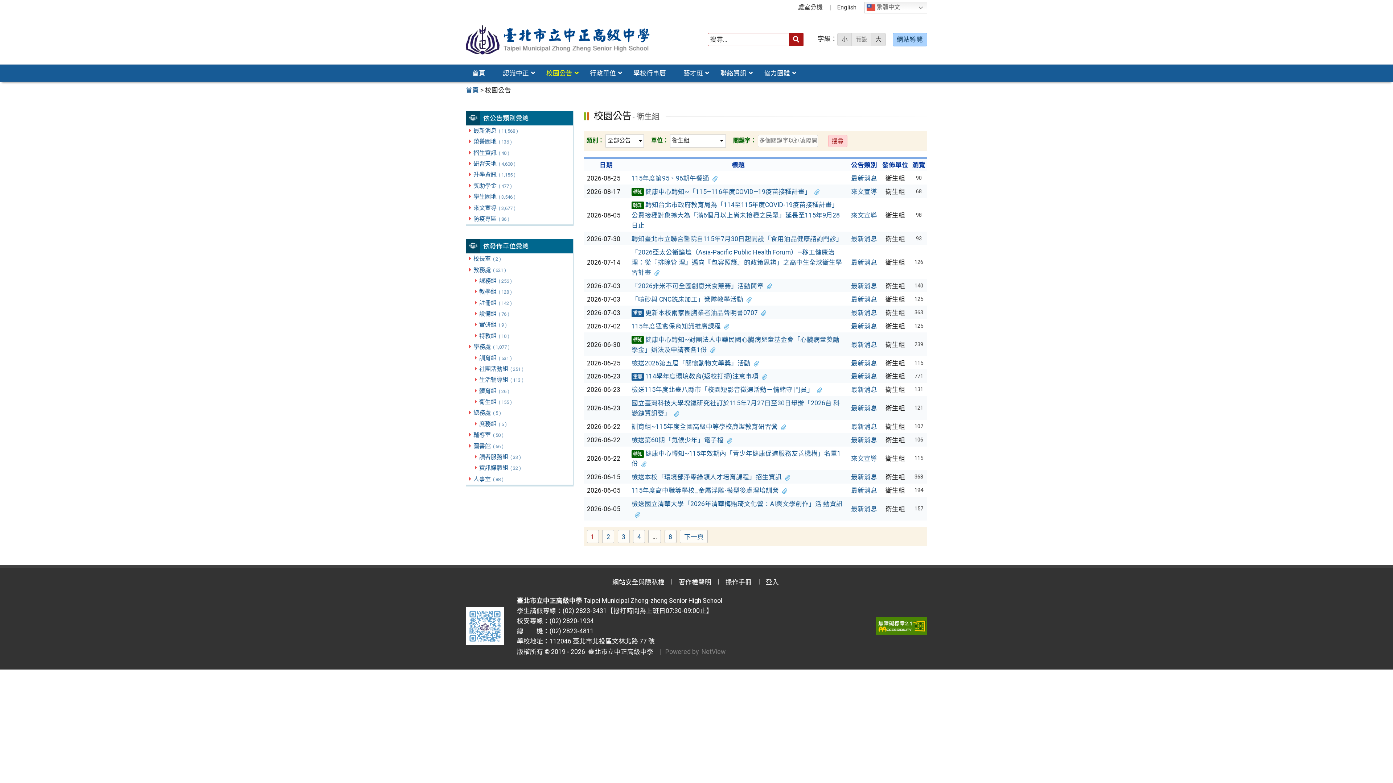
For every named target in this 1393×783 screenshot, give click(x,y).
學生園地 (494, 196)
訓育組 (495, 358)
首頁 (478, 73)
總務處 (487, 412)
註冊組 (495, 302)
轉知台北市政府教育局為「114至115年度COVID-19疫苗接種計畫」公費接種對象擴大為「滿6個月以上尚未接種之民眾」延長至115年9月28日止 (736, 215)
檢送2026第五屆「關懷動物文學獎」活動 (691, 363)
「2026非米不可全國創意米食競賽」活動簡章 (698, 286)
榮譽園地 (492, 141)
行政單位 (603, 73)
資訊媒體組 (500, 467)
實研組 (492, 324)
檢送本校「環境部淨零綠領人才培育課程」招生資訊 (707, 477)
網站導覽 (910, 39)
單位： (660, 140)
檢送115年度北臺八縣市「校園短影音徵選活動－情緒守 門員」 (723, 389)
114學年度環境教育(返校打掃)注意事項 (696, 376)
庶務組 (492, 423)
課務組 (495, 280)
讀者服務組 (500, 456)
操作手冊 (739, 582)
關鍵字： (744, 140)
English (846, 7)
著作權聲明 (695, 582)
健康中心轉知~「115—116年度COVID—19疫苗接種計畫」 (722, 191)
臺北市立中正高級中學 (619, 651)
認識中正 (516, 73)
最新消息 (495, 130)
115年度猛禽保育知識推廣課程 (676, 326)
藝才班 (693, 73)
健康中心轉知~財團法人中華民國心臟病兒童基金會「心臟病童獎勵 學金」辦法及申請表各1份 (735, 344)
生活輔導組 (501, 379)
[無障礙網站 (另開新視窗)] (901, 626)
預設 (861, 39)
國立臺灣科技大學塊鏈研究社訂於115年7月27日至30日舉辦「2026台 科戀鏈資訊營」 (736, 408)
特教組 (494, 335)
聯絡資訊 (733, 73)
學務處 (491, 346)
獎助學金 (492, 185)
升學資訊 (494, 174)
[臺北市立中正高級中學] (558, 39)
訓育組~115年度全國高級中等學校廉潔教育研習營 (705, 426)
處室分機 (810, 7)
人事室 (488, 479)
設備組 (494, 313)
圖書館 (488, 446)
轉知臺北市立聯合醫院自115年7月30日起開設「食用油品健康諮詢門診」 (737, 239)
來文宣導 (494, 207)
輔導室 (488, 434)
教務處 (489, 269)
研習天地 (494, 163)
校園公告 (559, 73)
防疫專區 (491, 218)
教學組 (495, 291)
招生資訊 (491, 152)
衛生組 (495, 401)
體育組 (494, 391)
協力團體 (777, 73)
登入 (772, 582)
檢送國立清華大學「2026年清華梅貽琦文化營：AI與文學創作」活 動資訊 (737, 504)
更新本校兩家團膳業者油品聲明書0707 (695, 312)
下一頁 (694, 536)
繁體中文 (887, 7)
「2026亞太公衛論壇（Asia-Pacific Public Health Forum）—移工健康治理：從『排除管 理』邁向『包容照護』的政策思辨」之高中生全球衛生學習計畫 (737, 262)
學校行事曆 (649, 73)
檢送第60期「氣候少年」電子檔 (678, 440)
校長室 (487, 258)
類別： (595, 140)
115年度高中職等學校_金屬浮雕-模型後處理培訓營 (705, 490)
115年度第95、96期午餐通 (670, 178)
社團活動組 (501, 368)
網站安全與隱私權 (638, 582)
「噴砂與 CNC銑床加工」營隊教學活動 (687, 299)
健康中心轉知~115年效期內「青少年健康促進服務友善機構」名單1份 (736, 458)
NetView (714, 651)
